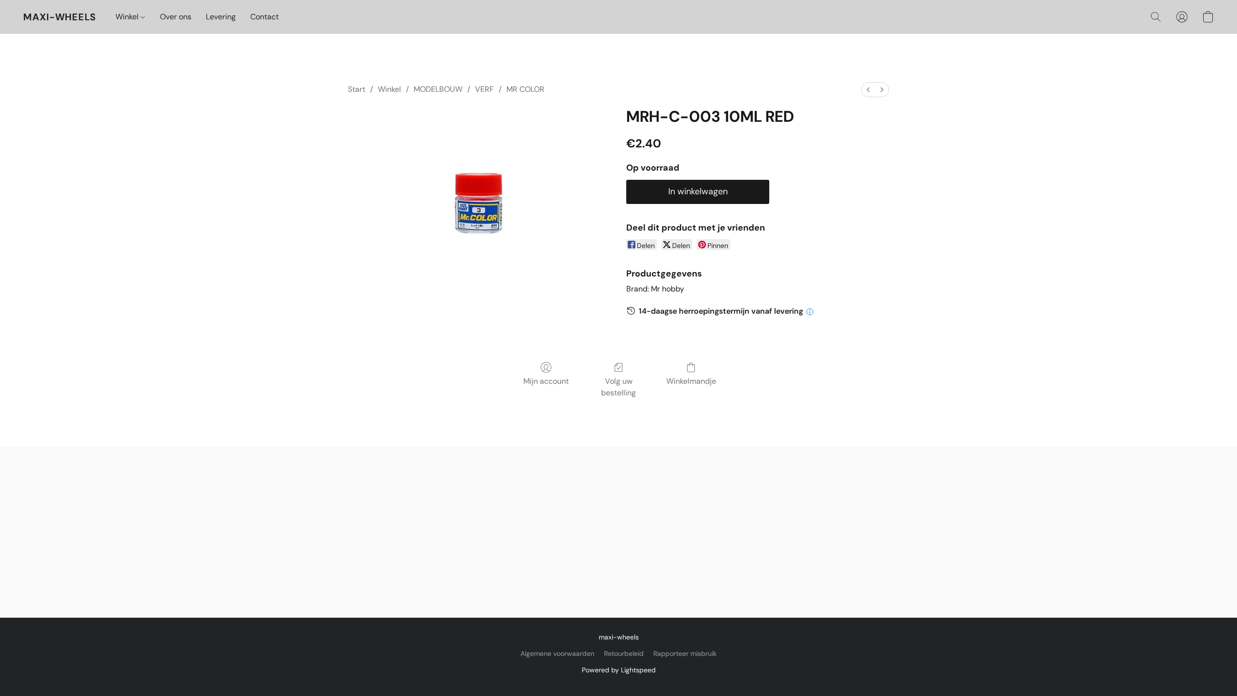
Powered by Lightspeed (619, 670)
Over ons (175, 17)
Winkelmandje (691, 381)
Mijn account (546, 381)
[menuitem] (868, 90)
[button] (59, 17)
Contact (264, 17)
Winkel (128, 17)
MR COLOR (525, 89)
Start (356, 89)
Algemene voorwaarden (557, 653)
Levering (221, 17)
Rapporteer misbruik (685, 653)
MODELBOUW (438, 89)
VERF (484, 89)
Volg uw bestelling (618, 387)
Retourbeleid (624, 653)
